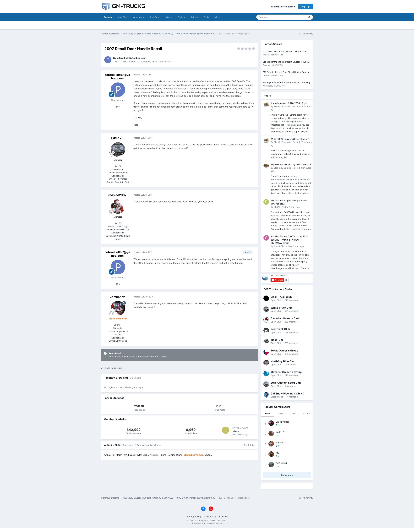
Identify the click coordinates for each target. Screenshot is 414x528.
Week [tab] (267, 413)
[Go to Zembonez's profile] (118, 308)
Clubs (169, 17)
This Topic (296, 17)
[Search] (309, 17)
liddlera (235, 431)
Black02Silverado (282, 106)
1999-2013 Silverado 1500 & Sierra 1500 (150, 61)
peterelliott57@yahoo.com (131, 58)
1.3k (119, 166)
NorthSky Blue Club (283, 361)
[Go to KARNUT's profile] (271, 433)
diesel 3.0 (277, 339)
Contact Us (210, 516)
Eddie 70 (117, 138)
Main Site (122, 17)
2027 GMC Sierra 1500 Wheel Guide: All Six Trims (284, 51)
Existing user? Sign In (282, 6)
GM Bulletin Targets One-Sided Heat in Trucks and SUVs (285, 72)
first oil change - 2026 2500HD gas (289, 103)
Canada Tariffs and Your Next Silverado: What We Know (285, 62)
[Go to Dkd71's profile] (266, 202)
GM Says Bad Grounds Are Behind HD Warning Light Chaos (286, 82)
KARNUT (280, 432)
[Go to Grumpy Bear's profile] (271, 423)
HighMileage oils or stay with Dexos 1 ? (291, 164)
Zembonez (117, 297)
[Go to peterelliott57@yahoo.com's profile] (107, 59)
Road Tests (154, 17)
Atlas (278, 453)
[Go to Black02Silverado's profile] (266, 104)
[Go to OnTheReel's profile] (271, 464)
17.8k (119, 325)
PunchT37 (281, 442)
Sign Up (306, 6)
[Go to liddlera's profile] (225, 430)
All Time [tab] (306, 413)
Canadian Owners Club (285, 318)
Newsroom (138, 17)
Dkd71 (277, 207)
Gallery (181, 17)
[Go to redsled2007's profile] (118, 206)
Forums (108, 17)
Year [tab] (293, 413)
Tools (206, 17)
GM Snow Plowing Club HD (287, 393)
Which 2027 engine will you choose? (290, 139)
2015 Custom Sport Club (286, 382)
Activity (194, 17)
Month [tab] (280, 413)
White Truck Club (282, 307)
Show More (287, 475)
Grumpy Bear (282, 421)
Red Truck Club (280, 329)
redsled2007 (117, 195)
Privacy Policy (193, 516)
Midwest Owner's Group (286, 372)
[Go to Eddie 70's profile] (118, 149)
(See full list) (249, 445)
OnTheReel (281, 463)
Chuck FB (279, 246)
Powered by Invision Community (207, 523)
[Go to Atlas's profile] (271, 454)
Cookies (223, 516)
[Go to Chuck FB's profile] (266, 238)
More (217, 17)
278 (119, 223)
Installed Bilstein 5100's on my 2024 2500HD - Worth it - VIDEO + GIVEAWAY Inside (289, 239)
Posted (291, 207)
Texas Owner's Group (284, 350)
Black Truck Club (281, 296)
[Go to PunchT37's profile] (271, 444)
